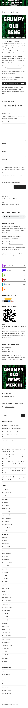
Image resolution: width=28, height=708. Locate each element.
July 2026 (5, 489)
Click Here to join (9, 407)
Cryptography (9, 105)
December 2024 (6, 492)
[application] (14, 83)
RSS (3, 93)
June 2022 (5, 572)
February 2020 (6, 629)
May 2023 (5, 537)
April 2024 (5, 502)
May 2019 (5, 658)
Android (8, 91)
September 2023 (7, 524)
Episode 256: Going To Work (10, 440)
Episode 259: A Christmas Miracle (11, 428)
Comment (5, 122)
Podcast (4, 671)
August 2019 (5, 648)
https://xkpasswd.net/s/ (8, 73)
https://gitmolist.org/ (14, 60)
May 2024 (5, 499)
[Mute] (19, 83)
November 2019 (6, 639)
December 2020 (6, 597)
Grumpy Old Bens (12, 2)
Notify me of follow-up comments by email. (12, 176)
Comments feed (6, 690)
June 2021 (5, 578)
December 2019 (6, 636)
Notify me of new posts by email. (11, 182)
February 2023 (6, 547)
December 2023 (6, 515)
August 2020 (6, 610)
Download (21, 87)
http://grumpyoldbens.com (9, 79)
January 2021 (5, 594)
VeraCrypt (12, 106)
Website (4, 159)
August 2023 (6, 527)
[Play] (4, 83)
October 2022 (6, 559)
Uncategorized (9, 101)
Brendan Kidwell (10, 104)
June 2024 (5, 496)
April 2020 (5, 623)
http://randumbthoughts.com (10, 255)
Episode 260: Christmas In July (10, 425)
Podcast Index (15, 91)
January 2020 (6, 632)
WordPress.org (6, 693)
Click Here (5, 396)
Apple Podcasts (12, 89)
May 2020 (5, 620)
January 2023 (6, 550)
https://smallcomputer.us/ (14, 68)
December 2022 (6, 553)
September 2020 (7, 607)
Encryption (18, 105)
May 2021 (5, 582)
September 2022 (7, 562)
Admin (15, 10)
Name (4, 143)
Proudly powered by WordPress (10, 704)
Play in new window (12, 87)
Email (21, 91)
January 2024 (6, 512)
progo (7, 106)
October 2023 (6, 521)
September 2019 (7, 645)
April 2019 (5, 661)
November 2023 (6, 518)
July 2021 (4, 575)
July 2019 (4, 652)
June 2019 (5, 655)
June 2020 (5, 617)
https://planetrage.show (12, 249)
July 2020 (5, 613)
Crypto (18, 104)
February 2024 (6, 508)
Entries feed (5, 687)
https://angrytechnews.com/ (10, 238)
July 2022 (5, 569)
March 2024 (5, 505)
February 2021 (6, 591)
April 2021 (5, 585)
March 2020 (5, 626)
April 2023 (5, 540)
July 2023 (5, 531)
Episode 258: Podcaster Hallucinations (12, 431)
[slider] (23, 83)
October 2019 (6, 642)
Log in (4, 684)
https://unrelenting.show (16, 243)
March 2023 (5, 543)
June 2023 (5, 534)
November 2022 (6, 556)
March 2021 (5, 588)
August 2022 (5, 566)
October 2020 (6, 604)
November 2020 (6, 601)
